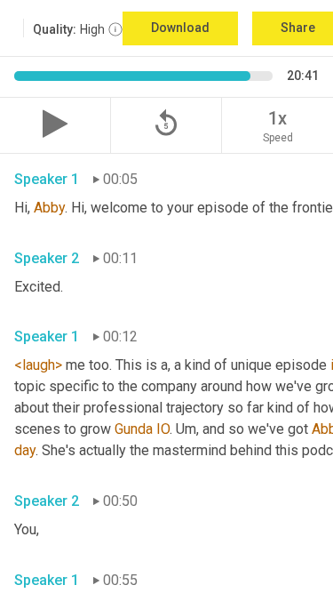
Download (180, 27)
